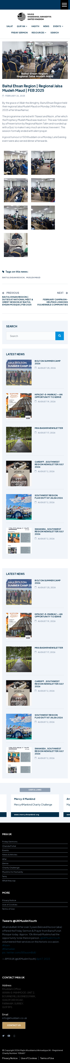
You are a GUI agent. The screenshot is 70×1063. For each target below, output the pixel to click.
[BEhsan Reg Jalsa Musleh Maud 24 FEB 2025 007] (43, 190)
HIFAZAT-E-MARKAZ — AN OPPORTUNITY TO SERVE (49, 395)
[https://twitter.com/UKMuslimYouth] (3, 1035)
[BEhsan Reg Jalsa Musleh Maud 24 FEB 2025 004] (16, 163)
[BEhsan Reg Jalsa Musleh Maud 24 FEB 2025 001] (16, 217)
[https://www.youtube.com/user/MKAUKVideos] (9, 1035)
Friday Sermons (10, 841)
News (46, 26)
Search (54, 32)
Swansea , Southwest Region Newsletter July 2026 (49, 532)
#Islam (6, 945)
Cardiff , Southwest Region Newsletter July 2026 (49, 464)
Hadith (35, 26)
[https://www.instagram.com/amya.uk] (14, 1035)
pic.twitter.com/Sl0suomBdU (19, 952)
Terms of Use (8, 909)
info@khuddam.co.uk (14, 1018)
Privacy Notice (9, 900)
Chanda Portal (9, 846)
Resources (38, 32)
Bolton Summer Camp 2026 (47, 362)
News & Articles (9, 854)
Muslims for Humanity (12, 872)
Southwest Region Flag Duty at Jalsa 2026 (49, 496)
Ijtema (5, 863)
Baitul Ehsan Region (13, 277)
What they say (8, 880)
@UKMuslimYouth (50, 937)
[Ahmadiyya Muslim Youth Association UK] (34, 16)
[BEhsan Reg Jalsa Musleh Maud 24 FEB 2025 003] (16, 245)
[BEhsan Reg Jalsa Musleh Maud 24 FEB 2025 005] (43, 163)
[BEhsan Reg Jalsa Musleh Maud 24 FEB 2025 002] (43, 217)
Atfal (4, 859)
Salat (9, 26)
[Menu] (64, 5)
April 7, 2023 (43, 958)
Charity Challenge (11, 867)
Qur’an (21, 26)
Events (57, 26)
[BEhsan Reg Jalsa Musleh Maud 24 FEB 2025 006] (16, 190)
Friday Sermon (19, 32)
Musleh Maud (33, 277)
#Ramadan (8, 948)
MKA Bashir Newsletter (49, 428)
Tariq (4, 876)
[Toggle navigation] (64, 5)
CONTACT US (14, 1025)
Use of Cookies (9, 904)
